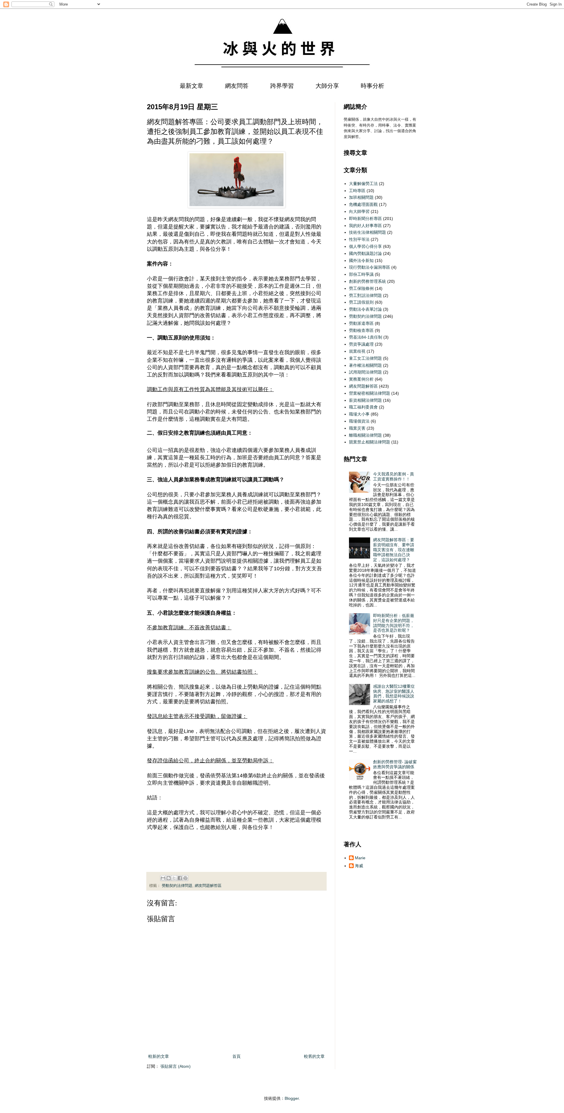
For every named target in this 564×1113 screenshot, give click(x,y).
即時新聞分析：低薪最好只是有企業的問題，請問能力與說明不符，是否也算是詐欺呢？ (393, 623)
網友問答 (237, 86)
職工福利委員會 (363, 407)
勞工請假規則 (361, 302)
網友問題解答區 (208, 886)
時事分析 (372, 86)
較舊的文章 (314, 1056)
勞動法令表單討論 (365, 309)
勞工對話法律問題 (365, 295)
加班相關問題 (361, 197)
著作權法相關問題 (365, 365)
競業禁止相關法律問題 (369, 442)
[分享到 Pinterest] (185, 878)
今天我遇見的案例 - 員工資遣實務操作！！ (393, 476)
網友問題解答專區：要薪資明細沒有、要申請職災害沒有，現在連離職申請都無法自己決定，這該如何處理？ (393, 549)
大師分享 (327, 86)
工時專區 (357, 190)
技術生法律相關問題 (367, 232)
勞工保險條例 (361, 288)
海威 (359, 865)
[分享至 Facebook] (180, 878)
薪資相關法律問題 (365, 400)
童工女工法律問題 (365, 358)
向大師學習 (359, 211)
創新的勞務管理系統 (367, 281)
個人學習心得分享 (365, 246)
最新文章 (191, 86)
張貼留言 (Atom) (175, 1066)
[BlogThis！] (169, 878)
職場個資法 (359, 421)
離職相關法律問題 (365, 435)
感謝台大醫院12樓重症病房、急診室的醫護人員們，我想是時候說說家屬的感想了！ (394, 693)
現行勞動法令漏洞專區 (369, 267)
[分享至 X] (174, 878)
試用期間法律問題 (365, 372)
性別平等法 (359, 239)
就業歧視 (357, 351)
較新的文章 (158, 1056)
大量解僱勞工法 (363, 183)
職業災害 (357, 428)
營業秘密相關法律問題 (369, 393)
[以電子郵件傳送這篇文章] (163, 878)
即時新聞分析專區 (365, 218)
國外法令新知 (361, 260)
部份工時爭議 (361, 274)
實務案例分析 (361, 379)
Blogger (292, 1098)
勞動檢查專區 (361, 330)
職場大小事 (359, 414)
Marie (360, 857)
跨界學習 (282, 86)
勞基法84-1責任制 (365, 337)
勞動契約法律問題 (177, 886)
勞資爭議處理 (361, 344)
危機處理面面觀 (363, 204)
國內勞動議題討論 (365, 253)
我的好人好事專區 (365, 225)
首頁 (236, 1056)
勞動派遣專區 (361, 323)
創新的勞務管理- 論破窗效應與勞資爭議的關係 (395, 764)
